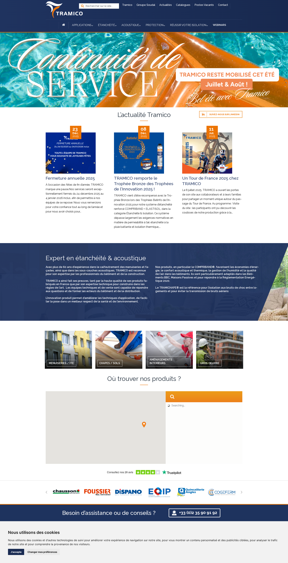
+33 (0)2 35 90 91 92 (198, 512)
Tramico (127, 4)
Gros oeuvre (209, 363)
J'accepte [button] (16, 552)
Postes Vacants (204, 4)
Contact (223, 4)
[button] (144, 425)
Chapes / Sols (109, 363)
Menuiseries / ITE (61, 363)
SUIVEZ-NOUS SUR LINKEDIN (224, 114)
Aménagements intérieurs (161, 361)
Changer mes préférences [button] (42, 552)
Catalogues (183, 4)
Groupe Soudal (145, 4)
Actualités (165, 4)
